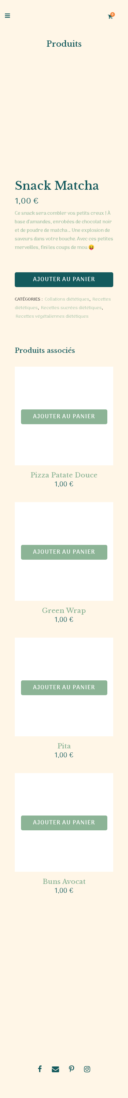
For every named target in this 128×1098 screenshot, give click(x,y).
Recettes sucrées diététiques (71, 308)
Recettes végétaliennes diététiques (52, 316)
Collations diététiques (67, 299)
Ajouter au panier (64, 279)
